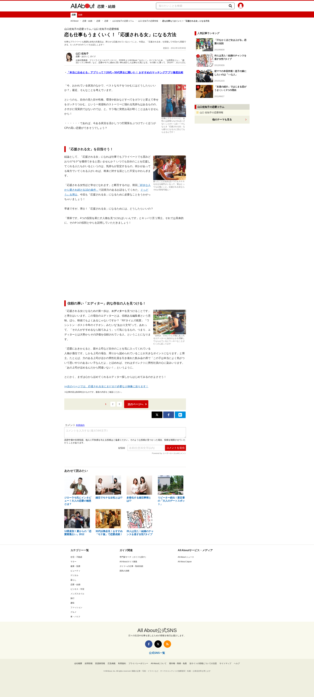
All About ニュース (186, 557)
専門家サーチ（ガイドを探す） (133, 557)
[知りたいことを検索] (230, 6)
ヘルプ (237, 663)
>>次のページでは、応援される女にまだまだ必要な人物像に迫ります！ (106, 386)
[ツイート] (157, 415)
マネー (73, 561)
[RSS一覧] (167, 644)
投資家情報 (100, 663)
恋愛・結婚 (106, 6)
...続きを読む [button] (180, 62)
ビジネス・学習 (77, 589)
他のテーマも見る (222, 119)
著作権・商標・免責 (178, 663)
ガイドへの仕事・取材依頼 (131, 566)
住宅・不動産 (76, 557)
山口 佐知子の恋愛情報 (148, 21)
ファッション (76, 607)
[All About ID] (241, 6)
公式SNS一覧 (157, 652)
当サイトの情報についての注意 (203, 663)
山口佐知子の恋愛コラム (123, 21)
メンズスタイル (77, 594)
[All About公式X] (158, 644)
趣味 (72, 603)
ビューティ (75, 571)
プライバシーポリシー (138, 663)
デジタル (74, 575)
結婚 (80, 15)
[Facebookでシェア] (168, 415)
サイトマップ (225, 663)
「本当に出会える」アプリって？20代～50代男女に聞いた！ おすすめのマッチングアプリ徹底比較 (125, 72)
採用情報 (89, 663)
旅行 (72, 598)
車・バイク (75, 616)
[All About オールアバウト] (82, 6)
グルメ (73, 612)
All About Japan (185, 561)
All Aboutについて (158, 663)
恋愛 (74, 15)
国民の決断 (124, 571)
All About (74, 21)
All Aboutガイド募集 (128, 561)
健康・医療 (75, 566)
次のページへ (135, 404)
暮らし (73, 580)
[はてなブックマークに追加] (180, 415)
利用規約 (122, 663)
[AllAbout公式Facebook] (148, 644)
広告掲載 (111, 663)
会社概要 (78, 663)
